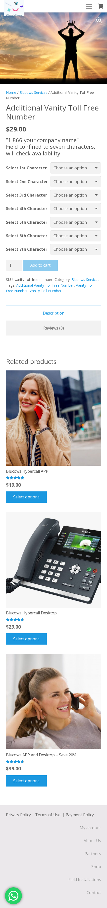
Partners (93, 853)
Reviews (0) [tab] (53, 328)
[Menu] (89, 6)
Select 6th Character (26, 235)
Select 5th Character (26, 222)
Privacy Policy (18, 814)
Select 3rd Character (26, 195)
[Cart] (100, 6)
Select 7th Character (26, 249)
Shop (96, 866)
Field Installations (84, 879)
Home (11, 92)
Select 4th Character (26, 208)
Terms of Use (48, 814)
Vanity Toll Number (45, 290)
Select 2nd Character (27, 181)
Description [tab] (53, 313)
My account (90, 827)
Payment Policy (80, 814)
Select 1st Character (26, 168)
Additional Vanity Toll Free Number (45, 285)
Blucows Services (33, 92)
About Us (92, 840)
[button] (99, 20)
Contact (94, 892)
